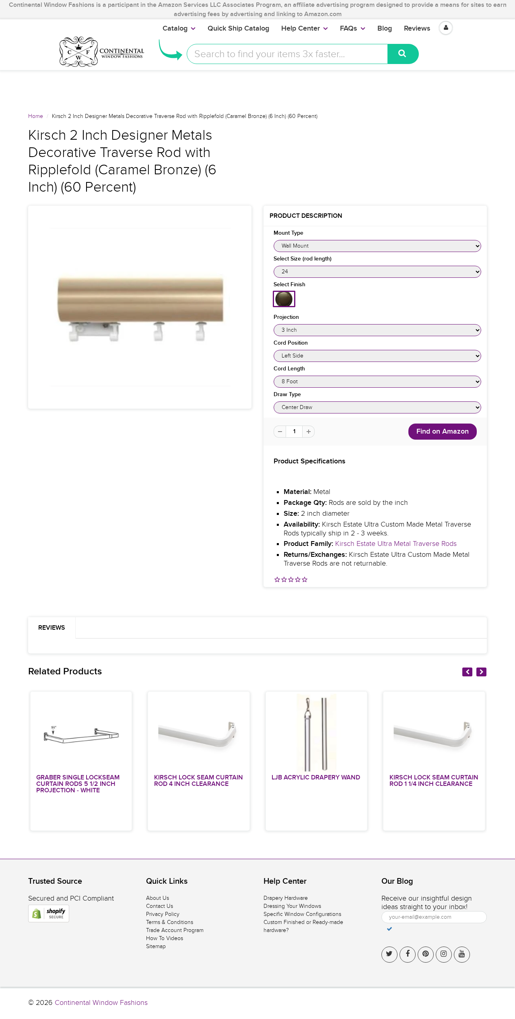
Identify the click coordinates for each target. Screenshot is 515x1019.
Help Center (300, 28)
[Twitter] (389, 955)
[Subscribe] (389, 928)
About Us (157, 898)
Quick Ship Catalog (238, 28)
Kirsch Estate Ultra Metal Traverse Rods (396, 543)
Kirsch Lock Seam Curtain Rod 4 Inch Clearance (198, 780)
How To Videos (164, 938)
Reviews (417, 28)
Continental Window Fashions (101, 1002)
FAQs (348, 28)
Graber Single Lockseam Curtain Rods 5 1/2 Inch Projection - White (77, 784)
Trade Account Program (175, 930)
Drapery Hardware (286, 898)
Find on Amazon (442, 431)
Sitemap (156, 946)
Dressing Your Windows (292, 906)
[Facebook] (408, 955)
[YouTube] (462, 955)
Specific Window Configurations (302, 914)
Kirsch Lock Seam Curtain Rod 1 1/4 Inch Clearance (433, 780)
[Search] (403, 54)
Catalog (175, 28)
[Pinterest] (426, 955)
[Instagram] (444, 955)
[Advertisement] (257, 88)
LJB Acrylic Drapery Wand (316, 777)
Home (35, 116)
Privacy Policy (162, 914)
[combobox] (287, 54)
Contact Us (159, 906)
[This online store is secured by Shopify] (48, 913)
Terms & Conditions (169, 922)
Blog (384, 28)
